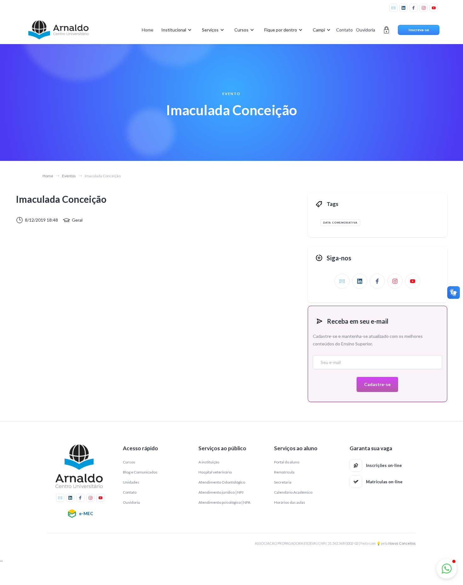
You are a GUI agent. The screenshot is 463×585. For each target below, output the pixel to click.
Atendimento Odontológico (221, 482)
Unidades (131, 482)
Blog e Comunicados (140, 472)
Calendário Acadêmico (293, 492)
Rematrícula (284, 472)
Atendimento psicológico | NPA (224, 502)
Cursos (129, 462)
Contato (344, 29)
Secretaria (282, 482)
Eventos (69, 175)
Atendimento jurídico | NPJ (220, 492)
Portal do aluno (286, 462)
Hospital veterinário (215, 472)
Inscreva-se (419, 29)
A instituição (208, 462)
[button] (175, 30)
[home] (58, 29)
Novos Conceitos (402, 543)
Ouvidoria (365, 29)
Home (147, 29)
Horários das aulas (289, 502)
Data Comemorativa (340, 222)
